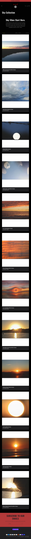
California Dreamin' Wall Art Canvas (8, 387)
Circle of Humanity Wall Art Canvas (8, 268)
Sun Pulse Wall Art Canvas (7, 426)
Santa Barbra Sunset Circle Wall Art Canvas (9, 347)
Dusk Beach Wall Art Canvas (7, 466)
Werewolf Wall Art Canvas (7, 149)
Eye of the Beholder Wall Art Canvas (8, 307)
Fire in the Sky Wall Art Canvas (8, 228)
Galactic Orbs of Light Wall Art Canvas (9, 188)
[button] (2, 6)
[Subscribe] (22, 524)
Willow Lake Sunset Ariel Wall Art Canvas (9, 69)
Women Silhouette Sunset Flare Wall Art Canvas (10, 506)
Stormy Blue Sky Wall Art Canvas (8, 109)
